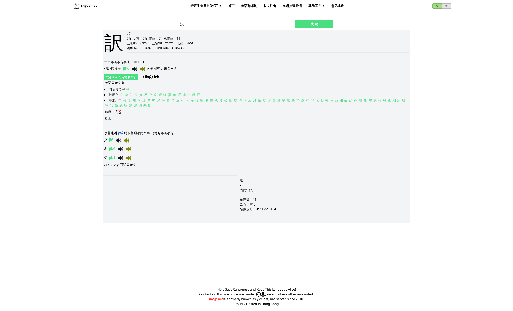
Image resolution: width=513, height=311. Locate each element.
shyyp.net (215, 299)
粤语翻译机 (249, 6)
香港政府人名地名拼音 (121, 77)
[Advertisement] (223, 252)
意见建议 (337, 6)
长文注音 (270, 6)
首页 (231, 6)
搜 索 (314, 24)
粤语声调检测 (292, 6)
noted (308, 294)
